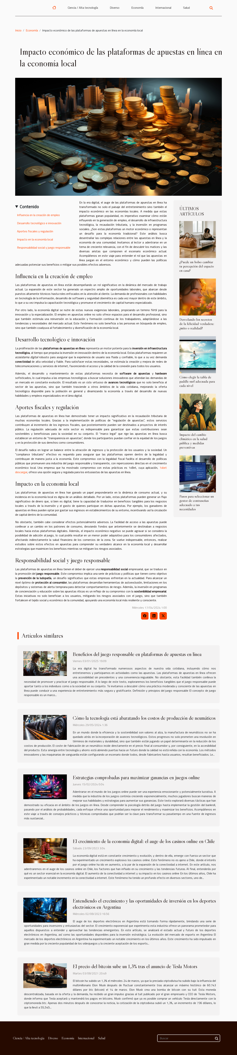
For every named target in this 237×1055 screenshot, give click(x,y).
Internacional (163, 7)
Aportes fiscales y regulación (35, 231)
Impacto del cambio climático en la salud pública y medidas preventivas (193, 441)
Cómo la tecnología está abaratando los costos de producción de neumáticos (144, 718)
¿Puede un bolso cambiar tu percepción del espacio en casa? (196, 266)
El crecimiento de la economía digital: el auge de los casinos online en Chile (144, 841)
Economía (137, 7)
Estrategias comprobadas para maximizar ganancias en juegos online (136, 777)
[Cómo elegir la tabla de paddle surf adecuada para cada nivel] (197, 354)
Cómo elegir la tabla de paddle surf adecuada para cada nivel (197, 381)
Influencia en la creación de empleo (38, 215)
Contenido (29, 206)
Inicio (18, 30)
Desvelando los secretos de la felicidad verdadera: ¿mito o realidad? (196, 323)
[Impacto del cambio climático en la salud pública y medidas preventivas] (197, 412)
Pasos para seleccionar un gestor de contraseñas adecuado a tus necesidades (196, 502)
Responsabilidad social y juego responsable (43, 247)
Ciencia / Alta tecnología (83, 7)
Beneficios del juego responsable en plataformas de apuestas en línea (137, 654)
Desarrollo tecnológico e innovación (39, 223)
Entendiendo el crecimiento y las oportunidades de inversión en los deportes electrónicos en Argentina (144, 904)
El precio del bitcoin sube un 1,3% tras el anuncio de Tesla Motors (135, 966)
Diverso (114, 7)
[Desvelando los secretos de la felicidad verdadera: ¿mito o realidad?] (197, 296)
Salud (186, 7)
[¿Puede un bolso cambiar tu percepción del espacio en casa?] (197, 239)
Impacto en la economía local (35, 239)
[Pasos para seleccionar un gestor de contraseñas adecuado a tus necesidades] (197, 473)
